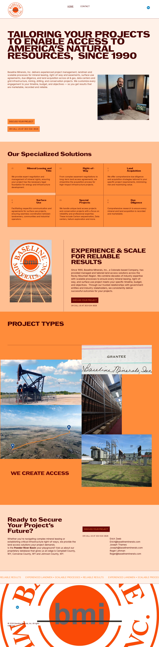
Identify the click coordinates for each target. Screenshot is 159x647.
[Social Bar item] (148, 7)
